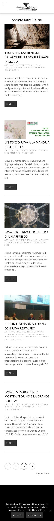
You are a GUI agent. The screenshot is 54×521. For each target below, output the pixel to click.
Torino (42, 150)
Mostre (42, 404)
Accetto (17, 515)
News (36, 65)
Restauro (9, 67)
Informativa (34, 515)
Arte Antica (11, 65)
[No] (50, 510)
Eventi (24, 150)
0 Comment (34, 67)
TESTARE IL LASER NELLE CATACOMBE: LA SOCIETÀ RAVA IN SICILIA (26, 57)
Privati (45, 240)
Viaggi (21, 67)
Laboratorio (35, 334)
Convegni (9, 334)
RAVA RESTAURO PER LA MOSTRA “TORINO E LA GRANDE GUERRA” (27, 396)
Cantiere (26, 65)
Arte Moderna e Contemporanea (23, 332)
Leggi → (10, 104)
